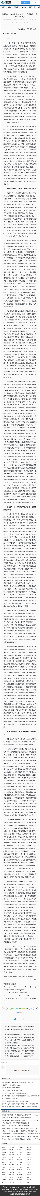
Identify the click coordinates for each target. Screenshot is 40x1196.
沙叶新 (29, 1172)
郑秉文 (20, 1180)
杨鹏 (11, 1162)
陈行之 (12, 1147)
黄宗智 (12, 1152)
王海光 (29, 1160)
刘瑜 (3, 1175)
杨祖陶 (29, 1155)
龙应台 (29, 1147)
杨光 (28, 1182)
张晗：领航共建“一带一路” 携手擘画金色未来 (15, 1123)
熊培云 (29, 1167)
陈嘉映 (4, 1152)
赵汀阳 (20, 1157)
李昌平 (4, 1160)
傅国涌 (29, 1150)
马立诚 (20, 1155)
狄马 (3, 1167)
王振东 (29, 1165)
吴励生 (29, 1177)
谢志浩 (12, 1182)
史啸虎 (20, 1167)
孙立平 (20, 1182)
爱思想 (6, 3)
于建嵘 (20, 1152)
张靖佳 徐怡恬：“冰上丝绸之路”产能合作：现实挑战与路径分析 (21, 1134)
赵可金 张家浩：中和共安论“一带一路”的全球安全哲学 (18, 1082)
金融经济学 (23, 992)
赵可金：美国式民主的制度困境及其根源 (14, 1093)
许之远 (4, 1177)
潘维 (11, 1180)
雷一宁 (29, 1170)
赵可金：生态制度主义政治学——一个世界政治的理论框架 (19, 1106)
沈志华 (4, 1157)
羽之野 (4, 1182)
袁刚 (11, 1177)
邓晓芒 (20, 1162)
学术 (10, 992)
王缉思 (29, 1162)
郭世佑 (12, 1165)
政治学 (23, 7)
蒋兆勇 (12, 1172)
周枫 (3, 1172)
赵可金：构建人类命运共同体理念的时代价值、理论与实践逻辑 (21, 1096)
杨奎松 (20, 1160)
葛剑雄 (12, 1175)
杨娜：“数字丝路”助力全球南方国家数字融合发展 (16, 1117)
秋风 (3, 1170)
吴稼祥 (29, 1175)
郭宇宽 (12, 1155)
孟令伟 (20, 1170)
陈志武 (29, 1152)
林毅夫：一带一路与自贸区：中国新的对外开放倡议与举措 (19, 1131)
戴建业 (29, 1157)
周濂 (3, 1162)
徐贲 (3, 1155)
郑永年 (20, 1147)
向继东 (12, 1157)
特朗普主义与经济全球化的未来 (11, 1085)
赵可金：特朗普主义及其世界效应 (12, 1090)
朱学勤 (4, 1180)
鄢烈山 (20, 1150)
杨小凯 (20, 1177)
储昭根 (20, 1175)
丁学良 (4, 1150)
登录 (19, 1070)
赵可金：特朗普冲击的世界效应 (11, 1088)
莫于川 (29, 1180)
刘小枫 (12, 1170)
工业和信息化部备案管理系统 (20, 1194)
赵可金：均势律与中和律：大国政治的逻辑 (15, 1101)
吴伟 (19, 1172)
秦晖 (3, 1147)
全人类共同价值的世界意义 (10, 1098)
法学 (9, 7)
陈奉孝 (4, 1165)
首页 (3, 7)
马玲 (19, 1165)
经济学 (16, 7)
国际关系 (32, 7)
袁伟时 (12, 1167)
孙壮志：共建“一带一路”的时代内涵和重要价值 (16, 1125)
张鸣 (11, 1160)
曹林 (11, 1150)
